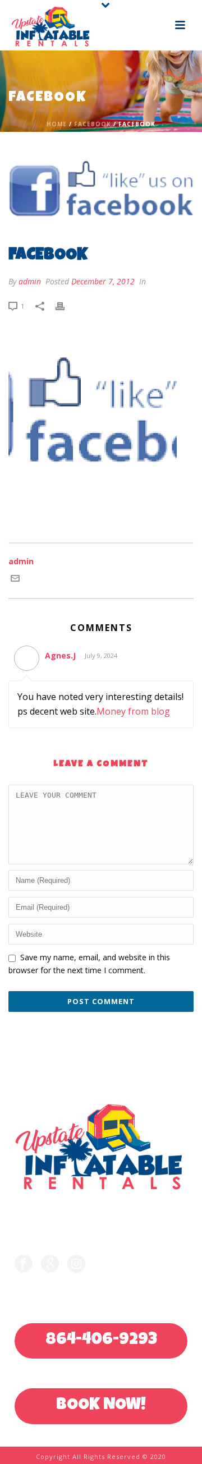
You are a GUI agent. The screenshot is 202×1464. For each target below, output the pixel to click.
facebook (92, 124)
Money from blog (133, 711)
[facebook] (101, 190)
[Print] (66, 305)
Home (57, 124)
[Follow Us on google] (50, 1264)
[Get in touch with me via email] (15, 579)
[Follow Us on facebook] (24, 1264)
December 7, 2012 (103, 281)
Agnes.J (60, 655)
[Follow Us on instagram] (76, 1264)
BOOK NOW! (101, 1405)
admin (30, 281)
